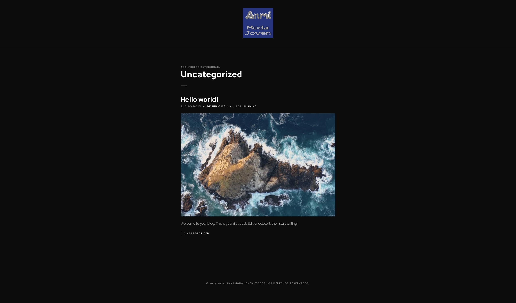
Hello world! (199, 99)
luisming (250, 106)
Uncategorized (197, 233)
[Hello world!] (258, 116)
